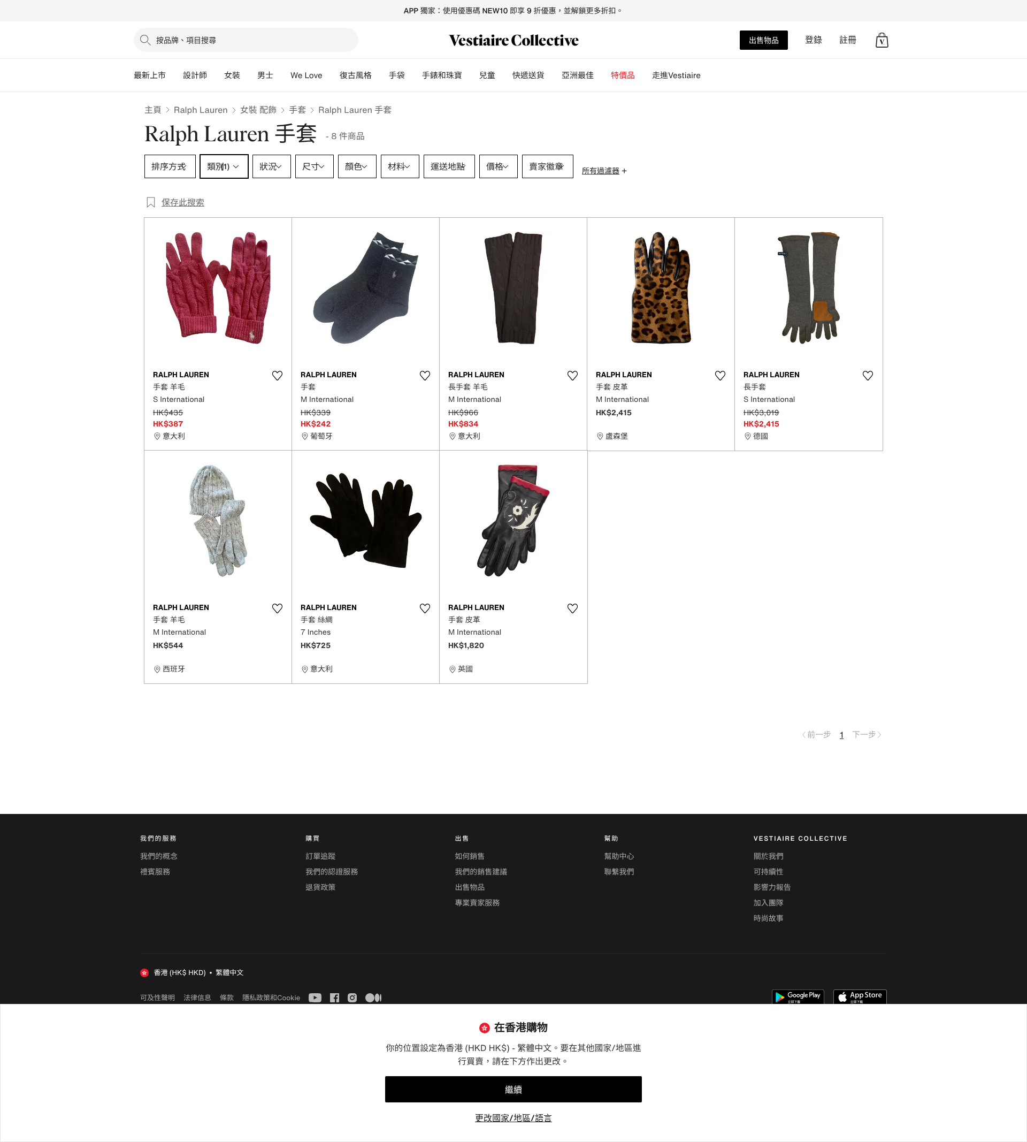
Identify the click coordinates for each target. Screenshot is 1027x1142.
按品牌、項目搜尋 (186, 39)
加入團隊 (769, 903)
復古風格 (356, 75)
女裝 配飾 (258, 109)
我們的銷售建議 (481, 872)
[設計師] (215, 75)
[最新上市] (174, 75)
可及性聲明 (157, 998)
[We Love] (331, 75)
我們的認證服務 (331, 872)
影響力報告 (772, 887)
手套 (297, 109)
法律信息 (197, 997)
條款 (227, 997)
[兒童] (504, 75)
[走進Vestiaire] (709, 75)
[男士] (282, 75)
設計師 (195, 75)
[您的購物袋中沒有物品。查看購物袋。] (882, 40)
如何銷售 (470, 856)
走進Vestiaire (676, 75)
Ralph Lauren (201, 109)
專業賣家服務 (477, 903)
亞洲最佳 (578, 75)
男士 (265, 75)
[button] (882, 40)
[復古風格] (380, 75)
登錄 (813, 39)
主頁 (153, 109)
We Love (306, 75)
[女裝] (248, 75)
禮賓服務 (155, 872)
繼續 (513, 1089)
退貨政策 (320, 887)
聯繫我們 (619, 872)
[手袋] (413, 75)
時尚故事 (769, 918)
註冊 (847, 39)
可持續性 (769, 872)
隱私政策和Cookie (271, 997)
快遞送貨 (528, 75)
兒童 (487, 75)
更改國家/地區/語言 (513, 1117)
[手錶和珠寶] (470, 75)
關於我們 (769, 856)
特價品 (623, 75)
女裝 (232, 75)
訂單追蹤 (320, 856)
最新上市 (150, 75)
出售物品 (764, 39)
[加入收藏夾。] (277, 375)
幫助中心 (619, 856)
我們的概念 (159, 856)
